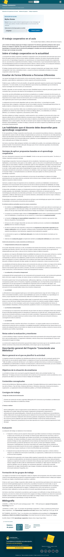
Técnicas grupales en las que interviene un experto (28, 526)
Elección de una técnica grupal (18, 527)
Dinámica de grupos (10, 526)
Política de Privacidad (45, 555)
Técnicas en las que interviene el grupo (37, 526)
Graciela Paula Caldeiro (9, 521)
